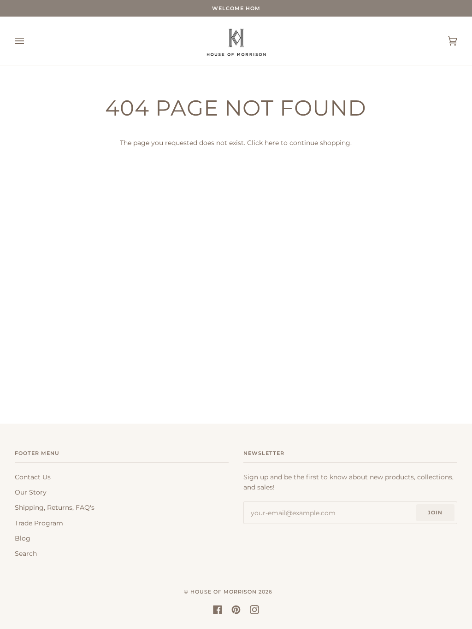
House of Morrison (223, 591)
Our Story (31, 492)
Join (435, 512)
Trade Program (39, 523)
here (272, 143)
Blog (22, 538)
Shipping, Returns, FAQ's (54, 507)
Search (26, 553)
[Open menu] (28, 41)
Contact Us (33, 477)
